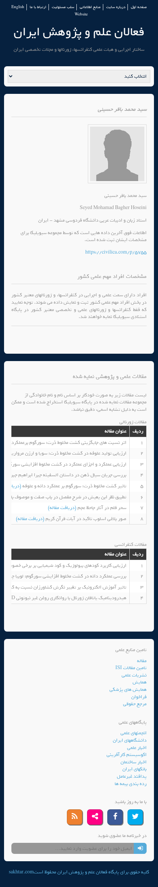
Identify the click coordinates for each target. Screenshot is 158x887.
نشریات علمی (134, 675)
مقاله (142, 661)
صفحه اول (139, 7)
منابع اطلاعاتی (90, 7)
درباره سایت (115, 7)
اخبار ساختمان (134, 762)
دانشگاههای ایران (130, 740)
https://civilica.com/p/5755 (116, 252)
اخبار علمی (137, 748)
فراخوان (139, 697)
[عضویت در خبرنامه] (140, 848)
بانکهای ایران (134, 769)
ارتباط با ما (38, 7)
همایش (140, 682)
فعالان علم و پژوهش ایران (79, 32)
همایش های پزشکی (128, 689)
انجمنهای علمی (134, 733)
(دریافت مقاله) (63, 508)
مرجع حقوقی (135, 704)
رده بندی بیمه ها (131, 784)
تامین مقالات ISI (131, 668)
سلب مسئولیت (63, 7)
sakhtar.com (21, 872)
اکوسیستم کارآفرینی (127, 755)
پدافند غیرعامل (132, 776)
